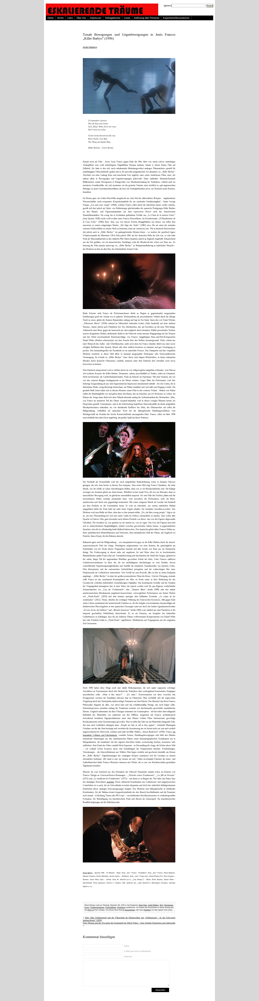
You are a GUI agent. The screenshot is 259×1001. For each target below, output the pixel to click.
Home (51, 18)
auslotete (110, 782)
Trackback (147, 910)
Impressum (95, 18)
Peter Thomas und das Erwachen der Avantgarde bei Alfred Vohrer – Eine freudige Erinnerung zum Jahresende (129, 923)
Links (70, 18)
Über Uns (81, 18)
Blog (161, 905)
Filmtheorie (121, 907)
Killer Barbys (87, 873)
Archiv (60, 18)
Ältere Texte (142, 905)
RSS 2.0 (91, 910)
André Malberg (90, 47)
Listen (127, 18)
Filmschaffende (110, 907)
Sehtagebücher (112, 18)
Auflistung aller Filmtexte (146, 18)
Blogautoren (168, 905)
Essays (87, 907)
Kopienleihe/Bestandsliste (176, 18)
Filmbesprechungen (97, 907)
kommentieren (130, 910)
